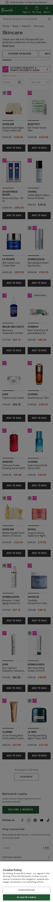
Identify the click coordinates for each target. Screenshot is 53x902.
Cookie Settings (26, 890)
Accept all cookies (26, 897)
